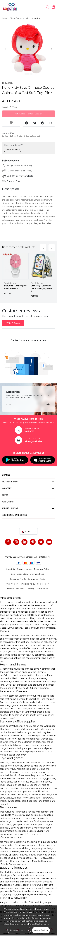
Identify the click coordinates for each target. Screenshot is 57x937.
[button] (47, 7)
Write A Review (13, 323)
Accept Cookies (41, 930)
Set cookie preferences (19, 930)
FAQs (42, 579)
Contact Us (33, 579)
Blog (13, 574)
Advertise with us (24, 569)
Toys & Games (16, 18)
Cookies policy (42, 924)
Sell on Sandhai (12, 149)
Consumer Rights (18, 579)
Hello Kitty (7, 83)
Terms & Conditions (15, 589)
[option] (28, 48)
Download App (37, 574)
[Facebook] (8, 542)
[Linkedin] (24, 542)
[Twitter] (41, 542)
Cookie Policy (43, 584)
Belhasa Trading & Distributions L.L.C (25, 136)
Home (4, 18)
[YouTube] (49, 542)
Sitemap (30, 589)
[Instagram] (16, 542)
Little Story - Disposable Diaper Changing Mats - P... (41, 288)
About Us (10, 569)
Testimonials (42, 589)
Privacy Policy (12, 584)
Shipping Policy (28, 584)
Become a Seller (41, 569)
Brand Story (22, 574)
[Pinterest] (33, 542)
